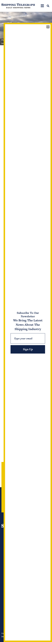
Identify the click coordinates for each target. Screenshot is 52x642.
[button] (48, 5)
